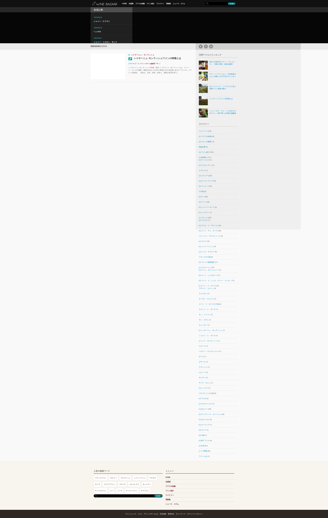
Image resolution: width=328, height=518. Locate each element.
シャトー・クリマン (102, 21)
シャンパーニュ (207, 246)
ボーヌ (201, 356)
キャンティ (147, 484)
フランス (204, 217)
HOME (124, 3)
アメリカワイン (101, 490)
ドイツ (203, 202)
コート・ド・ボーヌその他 (209, 304)
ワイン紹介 (150, 3)
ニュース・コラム (179, 3)
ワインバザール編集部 (147, 64)
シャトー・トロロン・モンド (105, 42)
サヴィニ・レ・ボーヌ (207, 309)
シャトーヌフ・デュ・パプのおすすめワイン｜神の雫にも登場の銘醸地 (222, 112)
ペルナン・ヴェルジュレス (209, 351)
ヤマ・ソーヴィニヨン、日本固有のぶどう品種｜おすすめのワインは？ (222, 75)
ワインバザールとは (151, 514)
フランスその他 (205, 257)
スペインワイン (131, 490)
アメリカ (204, 160)
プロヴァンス (206, 404)
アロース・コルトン (206, 288)
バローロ (122, 484)
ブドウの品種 (140, 3)
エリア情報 (203, 451)
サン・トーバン (205, 314)
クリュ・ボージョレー (209, 270)
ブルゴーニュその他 (206, 393)
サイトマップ (180, 514)
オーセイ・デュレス (206, 299)
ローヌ (97, 484)
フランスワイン (101, 478)
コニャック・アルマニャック (210, 236)
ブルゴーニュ (206, 267)
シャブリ (204, 388)
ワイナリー (160, 3)
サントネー (203, 325)
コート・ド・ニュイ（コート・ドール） (216, 280)
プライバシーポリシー (195, 514)
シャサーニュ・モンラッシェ (142, 55)
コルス (203, 241)
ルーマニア (205, 425)
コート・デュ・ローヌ (209, 230)
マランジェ (203, 367)
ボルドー (204, 409)
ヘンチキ (97, 31)
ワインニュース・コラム (133, 514)
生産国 (131, 3)
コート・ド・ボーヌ (208, 286)
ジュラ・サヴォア (207, 251)
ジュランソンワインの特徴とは (221, 99)
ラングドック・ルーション (211, 414)
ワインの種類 (206, 141)
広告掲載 (163, 514)
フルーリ (202, 346)
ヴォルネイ (203, 293)
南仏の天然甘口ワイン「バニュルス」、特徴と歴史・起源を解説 (221, 63)
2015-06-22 (132, 64)
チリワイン (145, 490)
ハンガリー (205, 212)
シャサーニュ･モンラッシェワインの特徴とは (157, 58)
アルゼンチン (206, 165)
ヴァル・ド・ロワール (209, 225)
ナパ (112, 490)
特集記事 (202, 147)
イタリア (204, 175)
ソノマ (119, 490)
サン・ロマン (204, 320)
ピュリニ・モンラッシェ (208, 341)
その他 (201, 191)
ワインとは (203, 456)
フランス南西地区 (207, 262)
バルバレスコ (134, 484)
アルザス (204, 220)
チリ (202, 196)
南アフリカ (205, 440)
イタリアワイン (109, 484)
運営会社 (171, 514)
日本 (202, 446)
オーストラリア (207, 181)
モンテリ (202, 377)
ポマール (202, 362)
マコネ (203, 398)
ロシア (204, 430)
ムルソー (202, 372)
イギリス (202, 170)
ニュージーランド (208, 207)
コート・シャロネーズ (209, 275)
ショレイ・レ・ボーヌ (207, 335)
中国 (203, 435)
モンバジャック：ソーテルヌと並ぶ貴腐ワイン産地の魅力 (222, 87)
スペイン (204, 186)
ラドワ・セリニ (205, 383)
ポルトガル (205, 419)
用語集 (168, 3)
